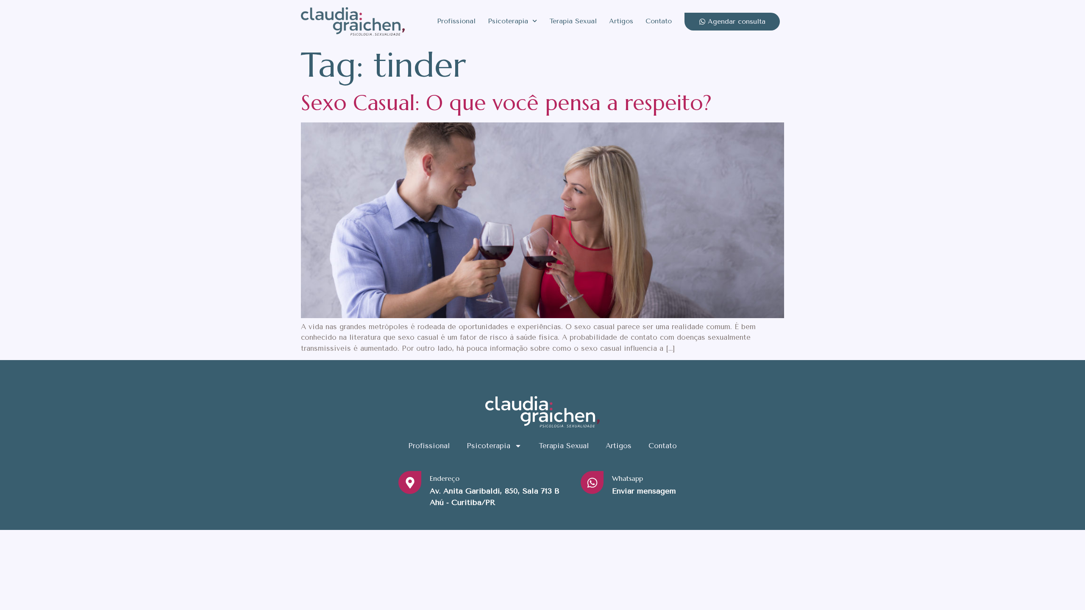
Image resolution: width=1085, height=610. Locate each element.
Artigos (621, 21)
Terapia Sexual (573, 21)
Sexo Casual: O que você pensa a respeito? (506, 102)
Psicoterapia (508, 21)
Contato (658, 21)
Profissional (456, 21)
